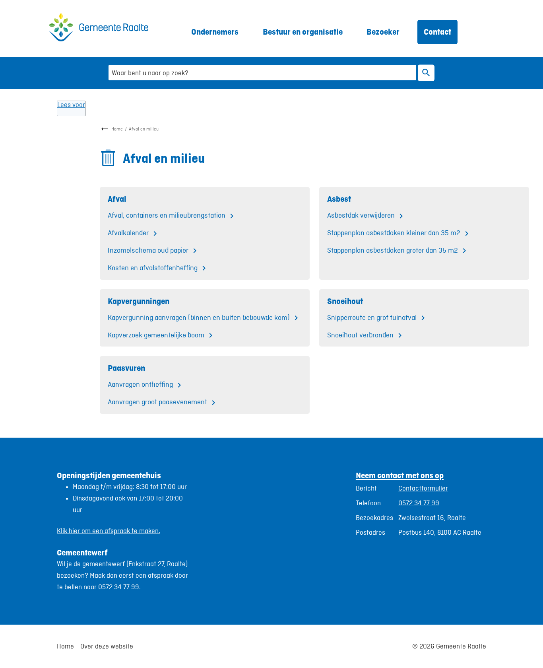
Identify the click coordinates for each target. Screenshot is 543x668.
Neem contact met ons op (400, 475)
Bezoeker (383, 32)
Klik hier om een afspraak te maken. (108, 531)
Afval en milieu (144, 129)
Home (117, 129)
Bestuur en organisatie (303, 32)
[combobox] (262, 72)
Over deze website (106, 646)
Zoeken (426, 72)
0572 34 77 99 (418, 503)
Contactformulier (423, 488)
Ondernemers (215, 32)
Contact (437, 32)
